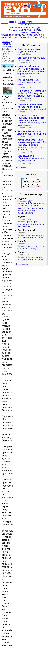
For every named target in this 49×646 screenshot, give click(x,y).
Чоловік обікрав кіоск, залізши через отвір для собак (29, 82)
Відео (22, 22)
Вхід (7, 7)
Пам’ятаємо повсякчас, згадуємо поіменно (29, 50)
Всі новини (21, 167)
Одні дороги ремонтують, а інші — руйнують (31, 59)
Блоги (27, 27)
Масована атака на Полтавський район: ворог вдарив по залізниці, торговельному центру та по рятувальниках (31, 120)
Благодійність (40, 37)
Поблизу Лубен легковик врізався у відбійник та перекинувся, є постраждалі (31, 106)
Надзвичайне (8, 35)
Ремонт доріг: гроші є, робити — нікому (31, 247)
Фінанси (34, 32)
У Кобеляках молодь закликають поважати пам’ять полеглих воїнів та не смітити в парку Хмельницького (31, 208)
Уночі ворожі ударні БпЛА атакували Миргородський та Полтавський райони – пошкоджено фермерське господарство (32, 145)
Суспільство (25, 30)
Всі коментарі (22, 264)
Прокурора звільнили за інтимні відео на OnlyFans (30, 224)
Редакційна (25, 37)
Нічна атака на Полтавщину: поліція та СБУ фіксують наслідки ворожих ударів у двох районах (31, 94)
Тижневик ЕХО (26, 25)
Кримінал (23, 32)
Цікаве (14, 37)
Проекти (13, 30)
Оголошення (15, 27)
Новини (13, 22)
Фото (29, 22)
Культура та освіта (25, 35)
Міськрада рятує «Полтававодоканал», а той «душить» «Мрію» (31, 158)
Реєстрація (16, 7)
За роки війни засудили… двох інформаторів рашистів (31, 132)
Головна (6, 41)
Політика (37, 30)
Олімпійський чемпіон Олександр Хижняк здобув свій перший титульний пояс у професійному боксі (31, 70)
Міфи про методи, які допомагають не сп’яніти (31, 236)
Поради (36, 27)
